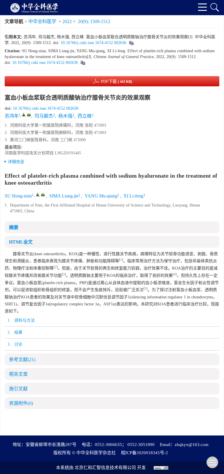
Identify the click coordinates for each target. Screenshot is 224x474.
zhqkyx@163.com (192, 444)
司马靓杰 (43, 115)
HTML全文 (21, 241)
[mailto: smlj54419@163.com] (43, 194)
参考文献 (22, 359)
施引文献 (18, 388)
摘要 (13, 227)
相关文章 (18, 374)
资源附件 (21, 403)
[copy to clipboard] (82, 62)
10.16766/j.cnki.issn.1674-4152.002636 (93, 43)
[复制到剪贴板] (131, 43)
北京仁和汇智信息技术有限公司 (105, 467)
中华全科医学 (42, 21)
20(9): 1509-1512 (94, 21)
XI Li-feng (133, 195)
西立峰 (85, 115)
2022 (67, 21)
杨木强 (65, 115)
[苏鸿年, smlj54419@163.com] (23, 114)
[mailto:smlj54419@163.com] (29, 114)
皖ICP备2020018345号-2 (144, 452)
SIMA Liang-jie (63, 195)
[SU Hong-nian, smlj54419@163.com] (37, 194)
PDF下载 (116, 81)
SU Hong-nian (18, 195)
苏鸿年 (12, 115)
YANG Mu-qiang (101, 195)
